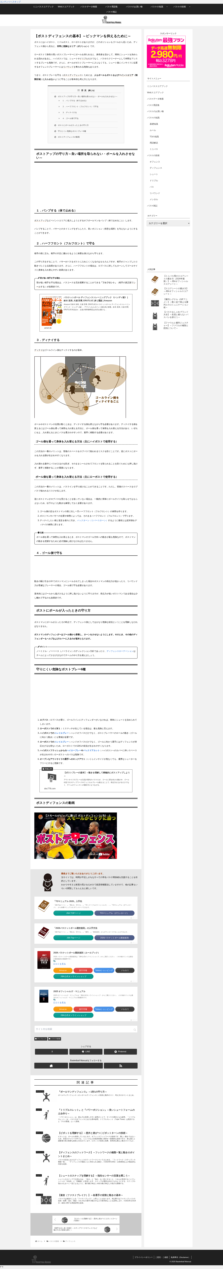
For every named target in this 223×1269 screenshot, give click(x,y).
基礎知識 (154, 124)
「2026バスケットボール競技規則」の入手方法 (75, 928)
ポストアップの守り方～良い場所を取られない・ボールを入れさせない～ (88, 96)
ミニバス (154, 149)
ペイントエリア (126, 75)
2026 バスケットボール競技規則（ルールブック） (76, 953)
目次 (84, 90)
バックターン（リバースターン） (92, 520)
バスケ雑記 (152, 206)
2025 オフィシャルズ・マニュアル (69, 991)
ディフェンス (42, 1039)
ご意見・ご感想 (161, 1257)
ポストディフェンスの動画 (69, 137)
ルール (153, 130)
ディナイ (38, 350)
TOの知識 (154, 136)
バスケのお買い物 (155, 111)
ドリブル (84, 59)
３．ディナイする (69, 112)
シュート (154, 174)
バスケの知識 (153, 118)
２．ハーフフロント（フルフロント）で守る (80, 106)
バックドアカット (91, 750)
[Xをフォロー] (86, 1066)
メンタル (154, 199)
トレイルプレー (61, 733)
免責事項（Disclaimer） (180, 1257)
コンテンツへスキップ (10, 2)
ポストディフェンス (72, 75)
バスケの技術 (55, 1039)
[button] (135, 1030)
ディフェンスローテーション (120, 651)
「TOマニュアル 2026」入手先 (67, 901)
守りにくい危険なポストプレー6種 (72, 131)
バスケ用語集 (153, 105)
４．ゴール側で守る (70, 118)
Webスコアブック (155, 92)
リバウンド (68, 67)
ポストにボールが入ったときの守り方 (73, 125)
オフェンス (155, 162)
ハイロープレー (74, 750)
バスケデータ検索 (155, 99)
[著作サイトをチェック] (51, 1066)
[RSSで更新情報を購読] (121, 1066)
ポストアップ (40, 220)
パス (152, 187)
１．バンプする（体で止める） (75, 101)
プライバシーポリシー (144, 1257)
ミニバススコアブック (157, 86)
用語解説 (154, 143)
